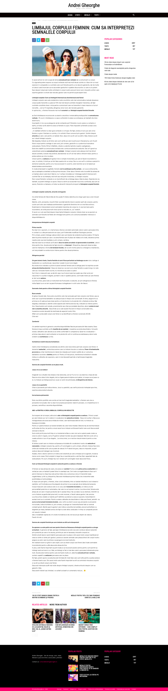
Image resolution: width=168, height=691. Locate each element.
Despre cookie (82, 689)
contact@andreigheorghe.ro (48, 662)
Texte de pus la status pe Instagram (89, 675)
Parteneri (65, 689)
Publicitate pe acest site (123, 689)
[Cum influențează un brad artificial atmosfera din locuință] (66, 616)
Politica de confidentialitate (95, 689)
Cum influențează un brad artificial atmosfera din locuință (65, 627)
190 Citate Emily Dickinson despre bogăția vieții (119, 78)
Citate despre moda (110, 74)
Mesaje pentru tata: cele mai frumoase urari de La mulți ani (85, 596)
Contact (134, 689)
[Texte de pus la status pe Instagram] (73, 677)
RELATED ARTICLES (39, 604)
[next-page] (36, 635)
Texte (96, 15)
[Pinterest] (43, 40)
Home (33, 20)
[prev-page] (33, 635)
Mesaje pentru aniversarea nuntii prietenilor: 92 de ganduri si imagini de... (89, 667)
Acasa (70, 15)
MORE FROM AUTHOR (58, 604)
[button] (133, 15)
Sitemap (59, 689)
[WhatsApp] (47, 40)
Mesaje (87, 15)
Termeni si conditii (110, 689)
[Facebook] (34, 40)
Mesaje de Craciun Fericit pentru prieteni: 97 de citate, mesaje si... (89, 657)
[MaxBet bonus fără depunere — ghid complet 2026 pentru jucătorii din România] (89, 616)
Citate (77, 15)
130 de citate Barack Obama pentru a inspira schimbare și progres (45, 596)
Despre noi (73, 689)
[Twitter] (38, 40)
